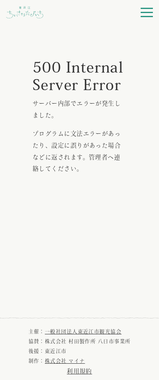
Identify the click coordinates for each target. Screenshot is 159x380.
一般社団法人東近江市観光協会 (83, 332)
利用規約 (79, 372)
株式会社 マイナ (65, 361)
